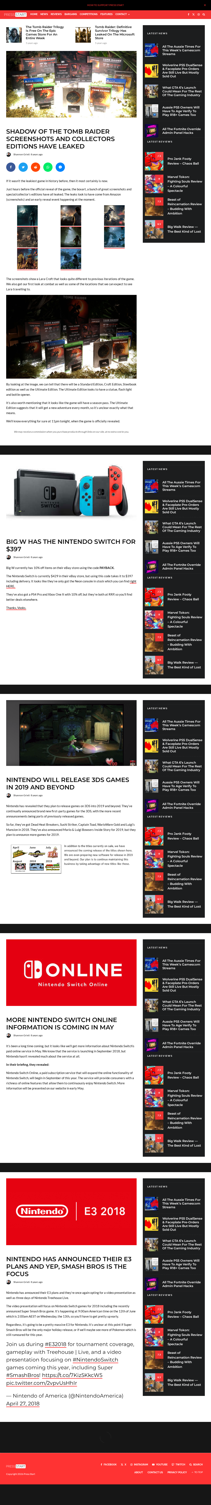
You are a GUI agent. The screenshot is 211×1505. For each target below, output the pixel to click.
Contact (121, 14)
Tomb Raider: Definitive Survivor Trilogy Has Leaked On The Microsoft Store (115, 32)
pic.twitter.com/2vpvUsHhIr (41, 1383)
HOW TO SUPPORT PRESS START (105, 5)
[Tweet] (23, 167)
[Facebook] (188, 14)
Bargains (70, 14)
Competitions (88, 14)
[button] (28, 216)
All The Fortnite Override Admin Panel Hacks (181, 131)
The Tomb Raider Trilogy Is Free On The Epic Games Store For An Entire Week (45, 32)
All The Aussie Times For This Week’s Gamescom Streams (181, 50)
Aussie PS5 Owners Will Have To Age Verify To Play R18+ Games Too (180, 111)
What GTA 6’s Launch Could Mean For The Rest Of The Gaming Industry (182, 91)
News (44, 14)
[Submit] (35, 167)
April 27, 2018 (23, 1403)
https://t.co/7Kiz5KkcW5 (72, 1375)
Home (34, 14)
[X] (193, 14)
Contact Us (155, 1472)
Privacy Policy (177, 1472)
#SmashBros (22, 1375)
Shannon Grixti (21, 154)
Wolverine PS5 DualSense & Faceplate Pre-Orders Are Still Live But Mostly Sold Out (182, 70)
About (138, 1472)
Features (106, 14)
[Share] (10, 167)
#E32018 (55, 1344)
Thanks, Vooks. (16, 608)
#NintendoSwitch (95, 1360)
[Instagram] (198, 14)
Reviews (56, 14)
